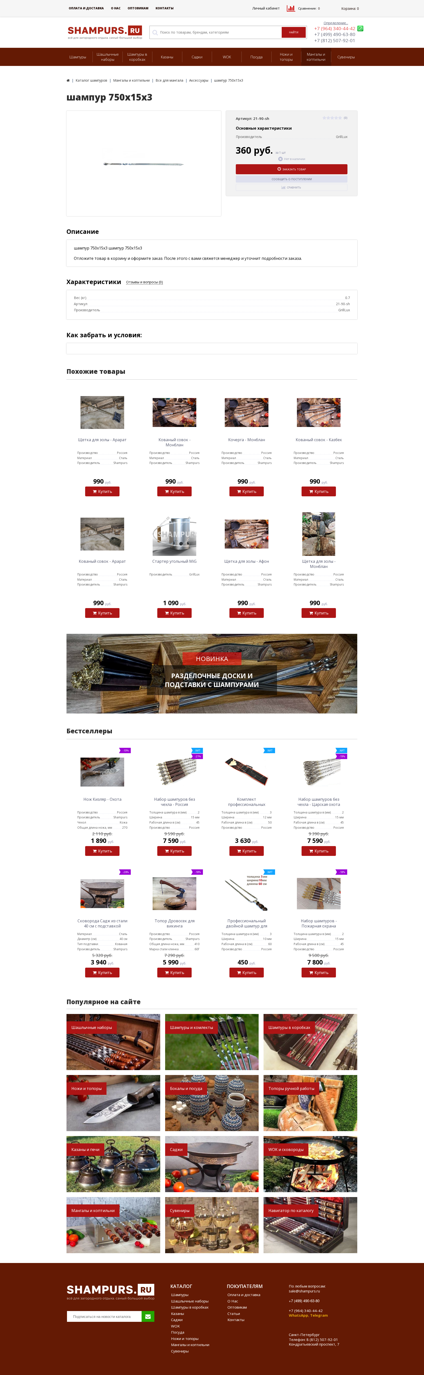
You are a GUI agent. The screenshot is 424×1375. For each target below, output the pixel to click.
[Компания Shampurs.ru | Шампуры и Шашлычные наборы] (68, 80)
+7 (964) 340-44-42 (334, 28)
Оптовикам (138, 8)
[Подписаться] (148, 1316)
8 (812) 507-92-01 (322, 1339)
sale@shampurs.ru (304, 1290)
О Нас (115, 8)
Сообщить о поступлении (292, 179)
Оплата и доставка (86, 8)
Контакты (164, 8)
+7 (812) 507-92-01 (334, 40)
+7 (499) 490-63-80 (334, 34)
